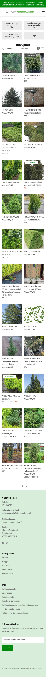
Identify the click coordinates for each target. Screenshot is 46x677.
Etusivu (5, 557)
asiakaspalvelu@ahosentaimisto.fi (16, 513)
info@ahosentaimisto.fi (12, 522)
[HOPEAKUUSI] (12, 97)
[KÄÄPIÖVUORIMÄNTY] (34, 132)
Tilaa (7, 647)
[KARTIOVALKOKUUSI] (12, 204)
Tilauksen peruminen (11, 601)
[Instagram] (7, 543)
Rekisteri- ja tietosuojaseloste (15, 613)
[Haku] (8, 12)
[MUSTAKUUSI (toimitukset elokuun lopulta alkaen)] (12, 346)
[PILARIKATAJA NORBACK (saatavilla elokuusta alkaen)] (34, 453)
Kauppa (5, 561)
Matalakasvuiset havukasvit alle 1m (34, 25)
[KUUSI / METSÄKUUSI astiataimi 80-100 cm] (34, 274)
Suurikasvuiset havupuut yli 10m (12, 36)
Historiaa (6, 565)
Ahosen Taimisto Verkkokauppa (19, 668)
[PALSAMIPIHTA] (34, 383)
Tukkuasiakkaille (9, 589)
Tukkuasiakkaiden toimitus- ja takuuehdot (20, 605)
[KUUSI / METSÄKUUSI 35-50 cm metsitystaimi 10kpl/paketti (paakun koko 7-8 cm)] (12, 274)
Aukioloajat (7, 569)
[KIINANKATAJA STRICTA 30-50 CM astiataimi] (34, 204)
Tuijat (34, 36)
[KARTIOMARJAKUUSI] (12, 170)
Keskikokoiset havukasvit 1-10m (12, 25)
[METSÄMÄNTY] (34, 314)
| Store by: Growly (36, 668)
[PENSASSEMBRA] (12, 418)
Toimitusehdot (8, 597)
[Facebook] (3, 543)
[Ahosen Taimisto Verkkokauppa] (23, 12)
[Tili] (37, 12)
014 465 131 (7, 505)
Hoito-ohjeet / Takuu (11, 609)
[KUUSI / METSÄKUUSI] (34, 239)
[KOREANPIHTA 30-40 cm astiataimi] (12, 239)
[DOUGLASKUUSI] (12, 63)
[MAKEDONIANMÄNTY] (12, 314)
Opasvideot (7, 593)
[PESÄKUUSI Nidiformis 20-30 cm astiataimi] (34, 418)
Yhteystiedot (7, 573)
